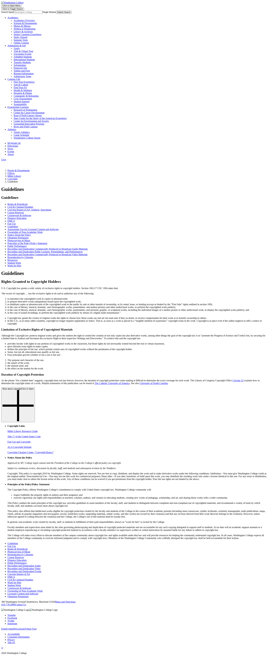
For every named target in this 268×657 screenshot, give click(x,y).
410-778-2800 (8, 604)
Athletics (11, 129)
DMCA (11, 221)
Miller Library (14, 176)
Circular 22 (237, 380)
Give (3, 159)
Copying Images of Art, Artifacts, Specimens (29, 209)
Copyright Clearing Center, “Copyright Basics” (30, 452)
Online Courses (21, 42)
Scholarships (20, 65)
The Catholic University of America (112, 383)
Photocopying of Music (18, 240)
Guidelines (12, 226)
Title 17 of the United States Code (24, 436)
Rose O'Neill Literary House (28, 115)
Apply (17, 48)
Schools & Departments (25, 23)
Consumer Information (18, 637)
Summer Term (21, 40)
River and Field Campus (26, 126)
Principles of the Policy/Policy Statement (27, 243)
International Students (24, 59)
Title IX (11, 642)
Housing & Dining (23, 93)
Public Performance (17, 246)
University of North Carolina (154, 383)
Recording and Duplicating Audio (24, 565)
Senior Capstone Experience (27, 34)
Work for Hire (14, 265)
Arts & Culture (21, 84)
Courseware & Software (19, 215)
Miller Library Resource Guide (22, 431)
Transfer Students (22, 62)
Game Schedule (21, 135)
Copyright (12, 179)
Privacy (11, 639)
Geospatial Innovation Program (29, 124)
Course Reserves (15, 212)
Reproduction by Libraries (20, 257)
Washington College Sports (27, 138)
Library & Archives (23, 31)
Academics (12, 17)
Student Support (21, 101)
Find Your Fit (20, 87)
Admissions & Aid (16, 45)
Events (10, 151)
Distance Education (17, 218)
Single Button (49, 12)
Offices (11, 173)
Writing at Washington (25, 28)
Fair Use (11, 223)
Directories (12, 146)
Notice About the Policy (19, 235)
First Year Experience (24, 82)
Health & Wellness (23, 90)
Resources (12, 260)
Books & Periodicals (17, 204)
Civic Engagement (23, 98)
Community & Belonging (26, 96)
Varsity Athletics (22, 132)
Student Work (14, 263)
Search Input (7, 12)
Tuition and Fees (22, 70)
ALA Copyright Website (19, 447)
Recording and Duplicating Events (24, 571)
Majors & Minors (22, 26)
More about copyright (18, 389)
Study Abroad (20, 37)
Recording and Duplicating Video (23, 568)
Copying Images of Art (18, 574)
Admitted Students (23, 56)
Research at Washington (25, 110)
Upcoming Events (22, 54)
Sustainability (20, 104)
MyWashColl (13, 143)
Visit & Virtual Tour (23, 51)
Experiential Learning (18, 107)
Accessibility (13, 634)
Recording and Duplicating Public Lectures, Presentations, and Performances (45, 251)
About (10, 154)
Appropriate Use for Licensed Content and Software (33, 229)
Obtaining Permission (18, 237)
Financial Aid (20, 68)
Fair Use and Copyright (19, 441)
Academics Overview (24, 20)
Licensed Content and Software (22, 593)
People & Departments (18, 170)
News (10, 148)
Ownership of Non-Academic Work (25, 232)
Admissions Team (22, 76)
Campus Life (13, 79)
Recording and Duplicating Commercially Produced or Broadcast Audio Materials (47, 249)
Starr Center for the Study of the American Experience (40, 118)
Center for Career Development (29, 112)
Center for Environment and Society (31, 121)
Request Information (24, 73)
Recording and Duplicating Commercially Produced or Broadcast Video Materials (47, 254)
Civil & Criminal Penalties (20, 207)
